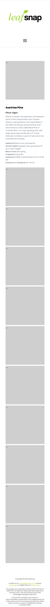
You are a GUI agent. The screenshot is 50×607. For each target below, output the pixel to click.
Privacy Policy (35, 585)
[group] (25, 80)
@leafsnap (13, 585)
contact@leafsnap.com (26, 583)
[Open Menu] (25, 40)
